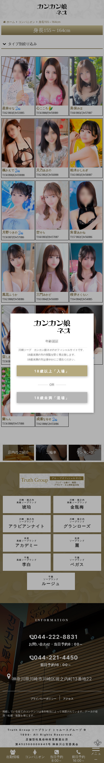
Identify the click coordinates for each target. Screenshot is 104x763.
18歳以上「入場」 (51, 371)
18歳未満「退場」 (51, 398)
